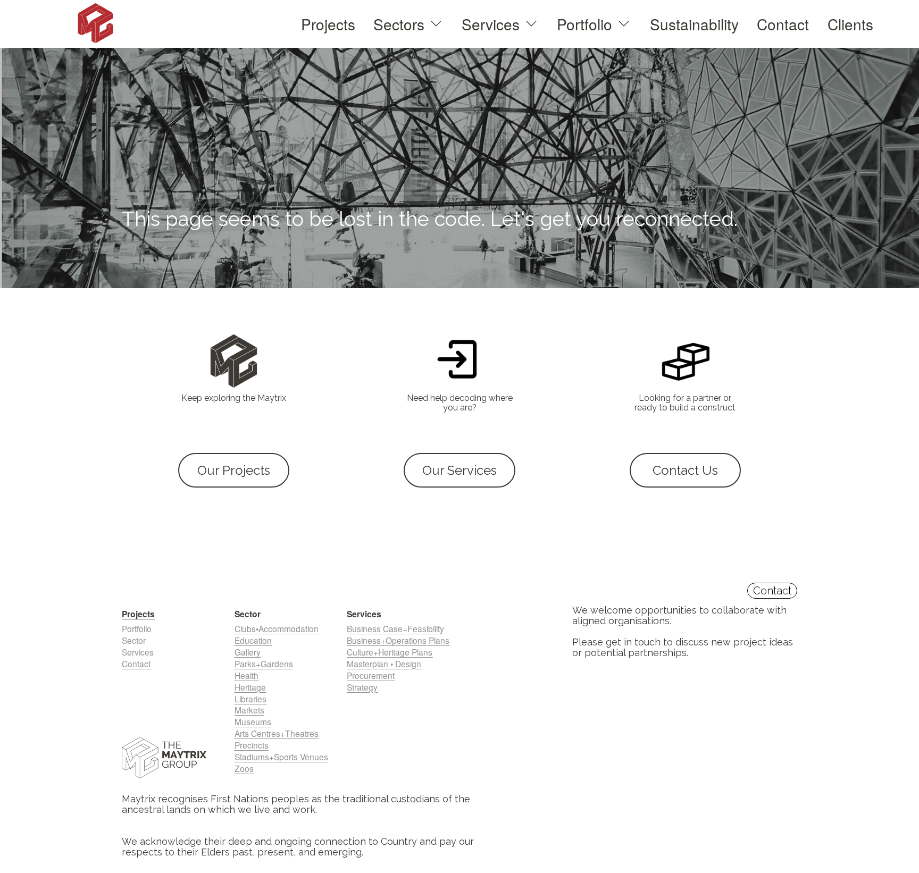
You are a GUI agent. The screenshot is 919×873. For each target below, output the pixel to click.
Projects (328, 24)
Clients (850, 24)
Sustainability (694, 24)
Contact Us (685, 470)
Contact (783, 24)
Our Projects (233, 470)
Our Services (459, 470)
